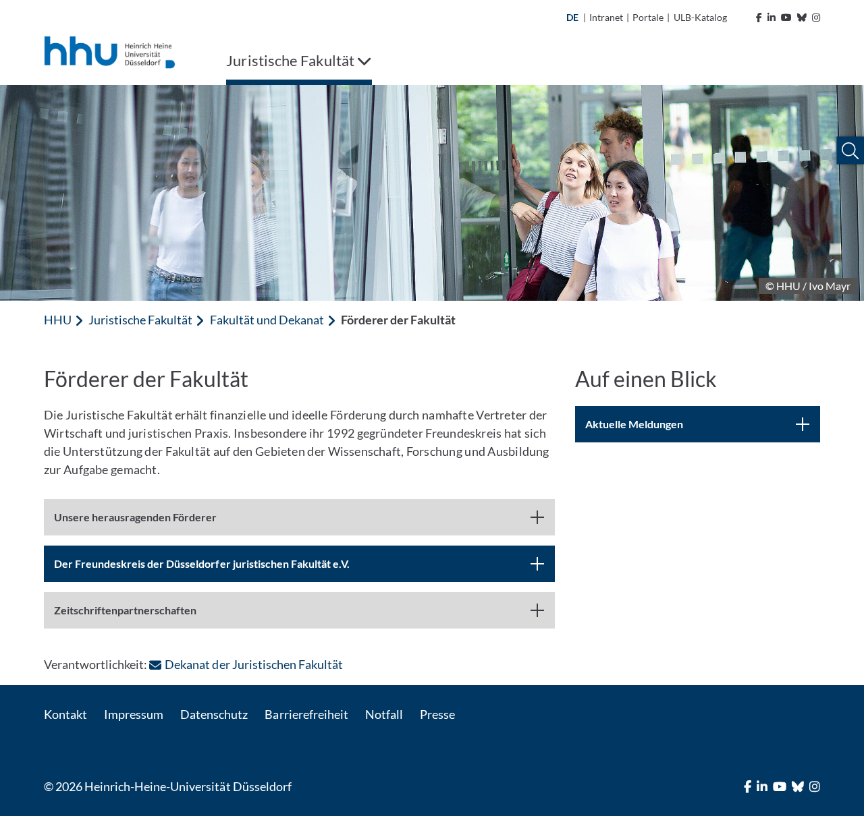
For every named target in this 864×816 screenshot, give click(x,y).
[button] (850, 151)
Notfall (384, 714)
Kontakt (65, 714)
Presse (437, 714)
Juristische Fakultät (140, 319)
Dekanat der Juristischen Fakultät (254, 664)
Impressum (133, 714)
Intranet (606, 17)
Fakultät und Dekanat (267, 319)
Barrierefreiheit (306, 714)
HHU (58, 319)
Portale (648, 17)
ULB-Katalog (700, 17)
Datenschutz (214, 714)
